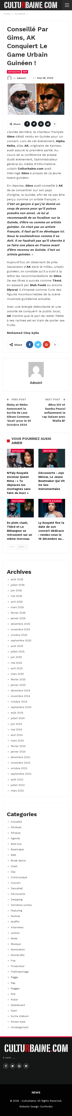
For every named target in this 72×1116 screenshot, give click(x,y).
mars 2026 (17, 607)
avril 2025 (17, 668)
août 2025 (17, 646)
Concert (16, 882)
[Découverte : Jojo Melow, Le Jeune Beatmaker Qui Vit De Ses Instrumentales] (51, 458)
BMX (13, 855)
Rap (25, 72)
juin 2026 (16, 590)
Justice (15, 932)
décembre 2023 (20, 757)
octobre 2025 (19, 635)
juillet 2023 (18, 785)
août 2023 (17, 779)
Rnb (13, 994)
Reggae (15, 988)
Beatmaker (50, 451)
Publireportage (20, 971)
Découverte (18, 894)
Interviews (17, 927)
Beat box (16, 843)
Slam (14, 1010)
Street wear (18, 1021)
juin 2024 (16, 724)
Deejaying (16, 899)
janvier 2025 (18, 685)
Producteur (18, 966)
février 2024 (18, 746)
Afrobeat (16, 827)
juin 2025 (16, 657)
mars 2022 (17, 790)
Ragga (14, 977)
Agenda (15, 838)
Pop (13, 960)
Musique (16, 944)
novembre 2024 (20, 696)
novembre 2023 (20, 762)
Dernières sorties (21, 905)
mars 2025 (17, 674)
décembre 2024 (20, 690)
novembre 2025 (20, 629)
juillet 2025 (18, 651)
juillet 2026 (18, 584)
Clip (13, 871)
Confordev (46, 1106)
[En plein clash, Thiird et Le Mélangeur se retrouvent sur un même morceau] (20, 508)
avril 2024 (17, 735)
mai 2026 (16, 596)
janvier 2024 (18, 751)
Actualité (14, 72)
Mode (14, 938)
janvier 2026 (18, 618)
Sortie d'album (52, 501)
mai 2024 (16, 729)
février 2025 (18, 679)
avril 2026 (17, 601)
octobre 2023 (19, 768)
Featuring (18, 501)
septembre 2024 (21, 707)
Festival (15, 916)
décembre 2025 (20, 623)
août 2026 (17, 579)
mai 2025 (16, 662)
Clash (14, 866)
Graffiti (15, 921)
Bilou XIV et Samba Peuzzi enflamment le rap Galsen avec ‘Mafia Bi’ (53, 412)
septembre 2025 (21, 640)
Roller (14, 999)
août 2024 (17, 712)
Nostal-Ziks (18, 955)
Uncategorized (19, 1027)
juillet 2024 (18, 718)
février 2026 (18, 612)
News (36, 1092)
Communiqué (19, 877)
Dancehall (17, 888)
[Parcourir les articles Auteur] (36, 369)
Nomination (18, 949)
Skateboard (18, 1005)
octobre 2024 (19, 701)
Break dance (18, 860)
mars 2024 (17, 740)
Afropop (16, 832)
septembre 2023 (21, 773)
